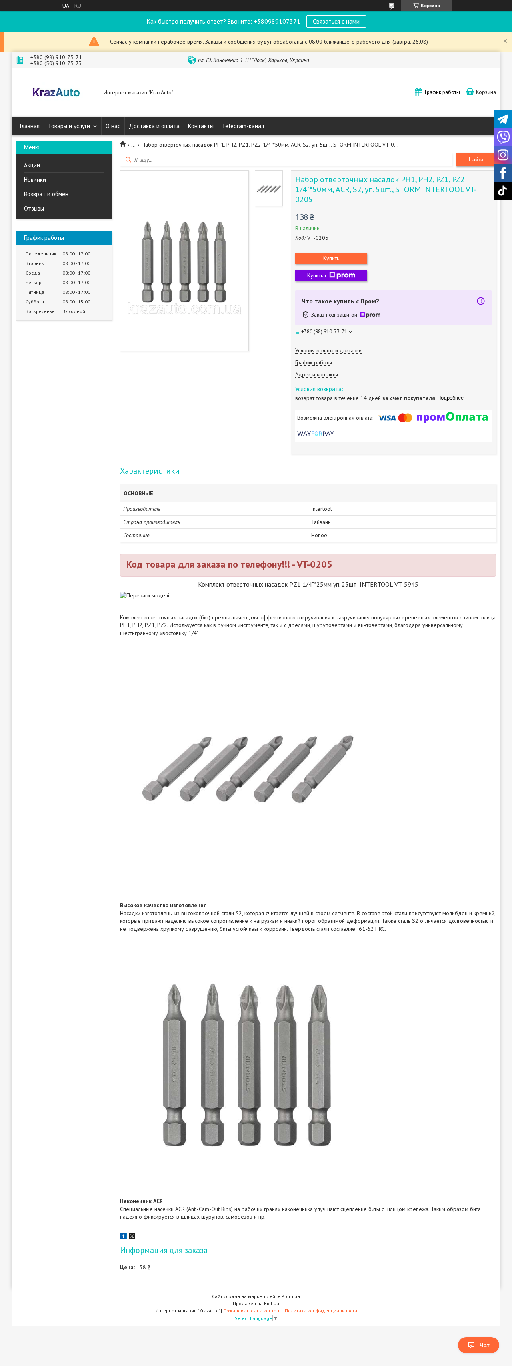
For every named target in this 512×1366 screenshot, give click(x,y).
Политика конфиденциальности (321, 1311)
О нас (113, 126)
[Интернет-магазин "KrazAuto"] (56, 93)
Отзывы (34, 208)
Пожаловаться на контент (252, 1311)
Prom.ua (291, 1296)
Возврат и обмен (46, 194)
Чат (485, 1345)
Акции (32, 165)
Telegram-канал (243, 126)
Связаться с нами (336, 21)
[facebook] (123, 1237)
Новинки (35, 179)
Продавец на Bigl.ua (256, 1303)
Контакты (201, 126)
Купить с (317, 275)
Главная (30, 126)
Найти (476, 160)
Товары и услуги (69, 126)
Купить (331, 258)
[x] (132, 1237)
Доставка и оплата (154, 126)
